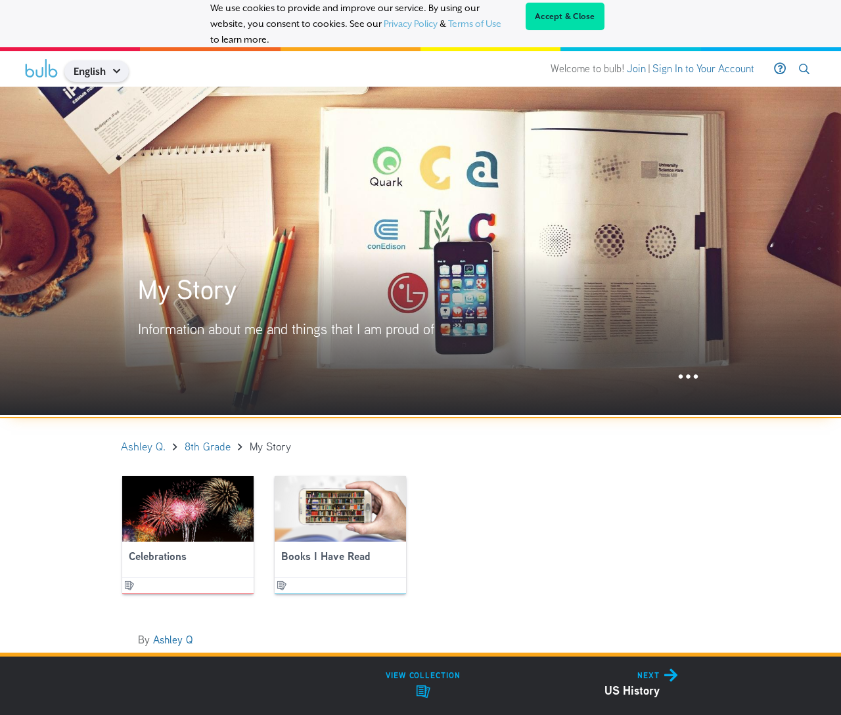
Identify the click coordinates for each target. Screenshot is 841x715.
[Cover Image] (420, 251)
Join (636, 68)
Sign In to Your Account (703, 68)
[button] (121, 71)
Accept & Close (565, 16)
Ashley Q (173, 639)
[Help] (780, 69)
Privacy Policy (411, 23)
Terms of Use (474, 23)
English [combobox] (90, 71)
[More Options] (688, 377)
